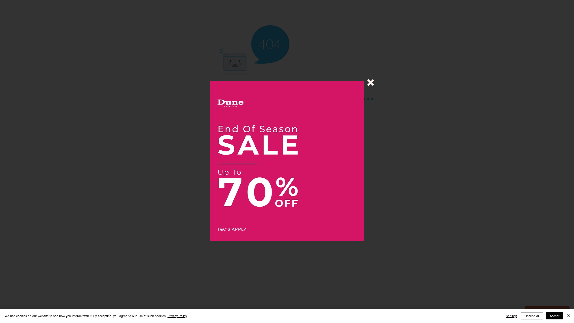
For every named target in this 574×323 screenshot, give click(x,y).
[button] (370, 82)
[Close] (568, 315)
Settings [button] (511, 316)
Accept (554, 316)
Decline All (532, 316)
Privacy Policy (177, 316)
